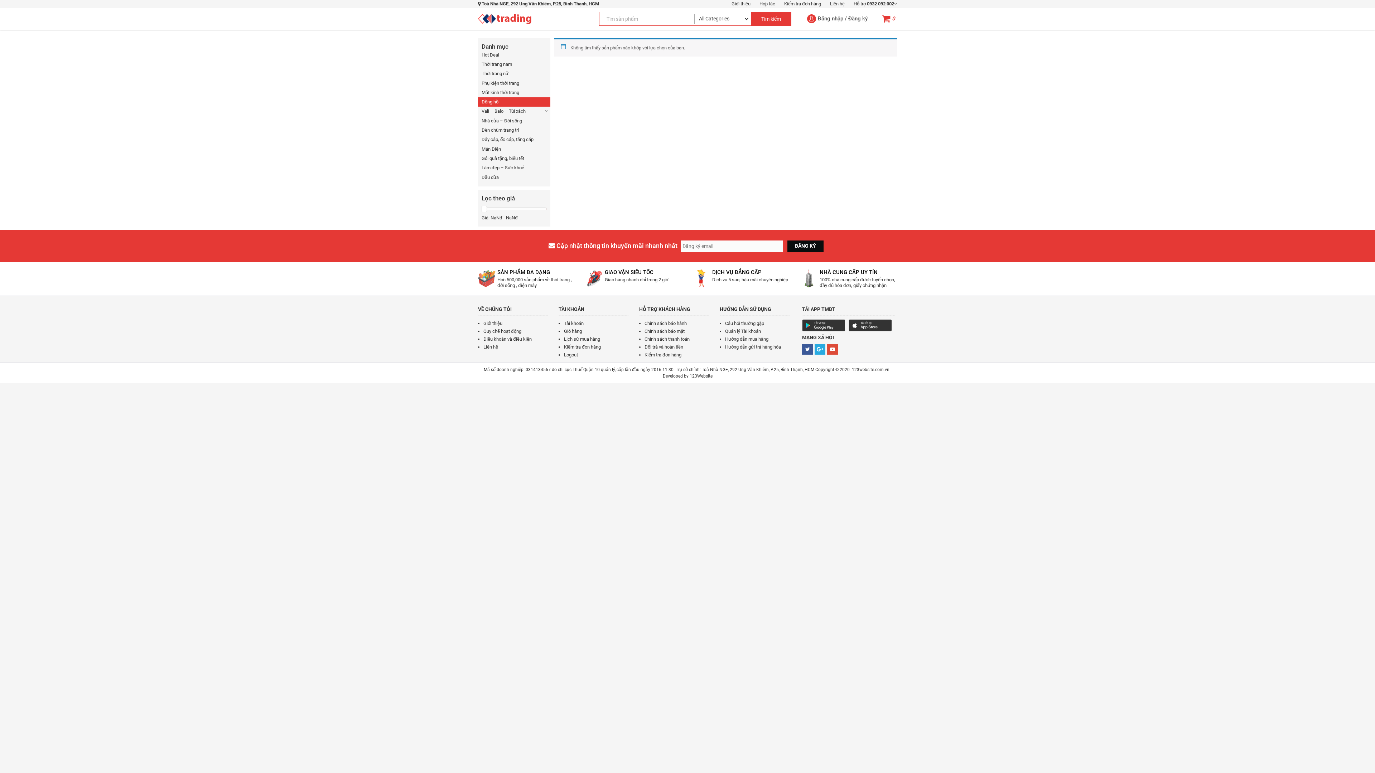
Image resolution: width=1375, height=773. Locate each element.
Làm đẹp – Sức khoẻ (503, 167)
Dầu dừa (490, 177)
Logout (571, 355)
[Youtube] (832, 349)
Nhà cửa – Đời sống (502, 120)
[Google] (820, 349)
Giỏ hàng (573, 331)
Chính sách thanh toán (667, 339)
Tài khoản (574, 323)
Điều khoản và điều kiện (507, 339)
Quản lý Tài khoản (743, 331)
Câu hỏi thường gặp (744, 323)
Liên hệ (837, 3)
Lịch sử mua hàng (582, 339)
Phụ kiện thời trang (500, 83)
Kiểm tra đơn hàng (802, 3)
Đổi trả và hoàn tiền (664, 347)
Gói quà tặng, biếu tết (503, 158)
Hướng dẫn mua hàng (746, 339)
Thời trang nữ (495, 73)
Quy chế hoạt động (502, 331)
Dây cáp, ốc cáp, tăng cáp (508, 139)
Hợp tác (767, 3)
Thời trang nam (497, 64)
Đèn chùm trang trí (500, 130)
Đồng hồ (490, 101)
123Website (701, 376)
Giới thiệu (741, 3)
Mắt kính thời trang (500, 92)
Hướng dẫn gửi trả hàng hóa (753, 347)
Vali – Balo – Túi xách (504, 111)
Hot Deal (490, 55)
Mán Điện (491, 149)
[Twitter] (807, 349)
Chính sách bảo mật (665, 331)
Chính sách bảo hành (666, 323)
